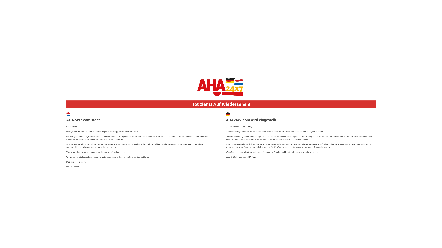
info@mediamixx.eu (116, 152)
